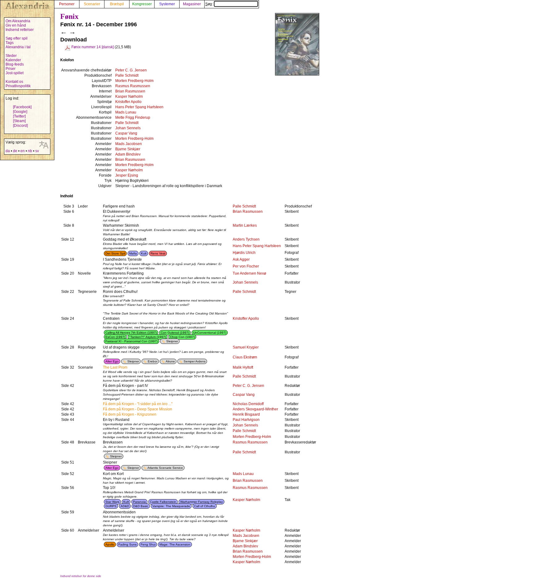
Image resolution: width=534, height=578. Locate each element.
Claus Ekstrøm (245, 357)
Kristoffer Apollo (128, 102)
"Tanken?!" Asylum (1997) (147, 337)
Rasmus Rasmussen (132, 86)
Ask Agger (241, 259)
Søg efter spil (17, 38)
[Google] (20, 111)
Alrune (170, 361)
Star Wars (112, 501)
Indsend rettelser (20, 30)
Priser (10, 68)
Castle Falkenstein (163, 501)
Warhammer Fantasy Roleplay (201, 501)
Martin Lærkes (245, 225)
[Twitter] (19, 116)
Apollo (109, 544)
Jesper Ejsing (126, 175)
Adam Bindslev (128, 154)
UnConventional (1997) (209, 332)
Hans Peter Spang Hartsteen (139, 107)
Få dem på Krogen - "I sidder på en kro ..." (137, 404)
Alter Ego (112, 361)
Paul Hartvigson (246, 419)
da (8, 151)
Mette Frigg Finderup (132, 117)
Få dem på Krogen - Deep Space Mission (137, 409)
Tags (10, 43)
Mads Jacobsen (128, 144)
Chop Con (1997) (182, 337)
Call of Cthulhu (204, 506)
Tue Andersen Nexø (249, 273)
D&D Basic (140, 506)
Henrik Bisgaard (246, 414)
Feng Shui (148, 544)
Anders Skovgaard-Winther (255, 409)
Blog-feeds (15, 64)
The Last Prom (115, 367)
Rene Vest (157, 253)
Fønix (69, 16)
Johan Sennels (128, 128)
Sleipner (172, 341)
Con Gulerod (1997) (175, 332)
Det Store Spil (115, 253)
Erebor (152, 361)
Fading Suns (127, 544)
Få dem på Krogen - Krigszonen (129, 414)
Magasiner (192, 4)
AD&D (125, 506)
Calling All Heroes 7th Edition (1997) (131, 332)
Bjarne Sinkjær (127, 149)
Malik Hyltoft (243, 367)
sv (37, 151)
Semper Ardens (195, 361)
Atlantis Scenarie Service (165, 467)
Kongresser (142, 4)
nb (30, 151)
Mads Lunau (125, 112)
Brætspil (117, 4)
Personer (66, 4)
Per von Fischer (246, 266)
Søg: (209, 4)
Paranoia (139, 501)
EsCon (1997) (115, 337)
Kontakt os (14, 81)
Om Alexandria (18, 21)
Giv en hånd (16, 25)
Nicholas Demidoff (248, 404)
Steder (11, 56)
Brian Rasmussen (130, 91)
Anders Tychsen (246, 239)
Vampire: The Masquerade (171, 506)
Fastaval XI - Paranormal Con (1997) (131, 341)
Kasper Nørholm (129, 96)
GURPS (111, 506)
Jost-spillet (14, 73)
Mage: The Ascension (174, 544)
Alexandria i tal (18, 47)
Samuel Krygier (246, 347)
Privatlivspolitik (18, 86)
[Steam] (19, 121)
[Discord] (20, 125)
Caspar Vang (126, 133)
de (15, 151)
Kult (143, 253)
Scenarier (92, 4)
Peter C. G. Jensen (131, 70)
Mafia (133, 253)
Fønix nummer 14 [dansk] (92, 47)
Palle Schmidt (126, 75)
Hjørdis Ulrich (244, 252)
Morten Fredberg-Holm (134, 81)
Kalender (13, 60)
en (22, 151)
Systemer (167, 4)
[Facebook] (22, 107)
